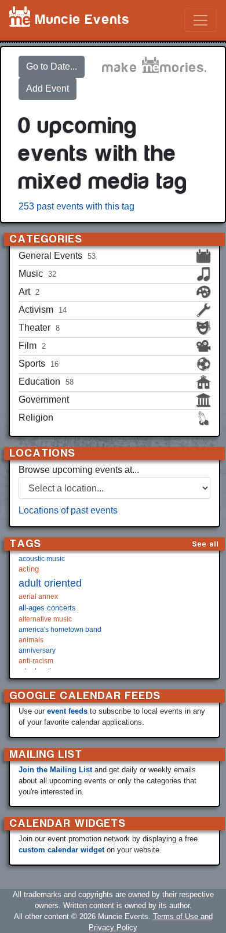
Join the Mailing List (55, 769)
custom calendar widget (61, 849)
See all (205, 544)
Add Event (47, 88)
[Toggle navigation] (200, 20)
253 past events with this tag (76, 206)
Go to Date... (51, 66)
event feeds (67, 711)
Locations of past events (68, 510)
